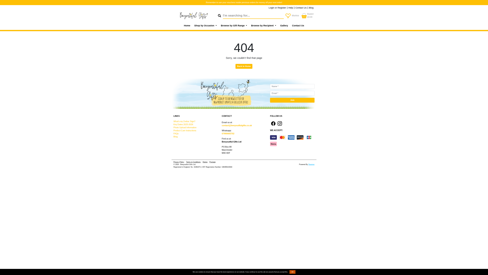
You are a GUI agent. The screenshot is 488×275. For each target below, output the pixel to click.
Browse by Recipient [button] (262, 25)
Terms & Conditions (193, 162)
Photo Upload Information (184, 127)
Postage (212, 162)
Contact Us (301, 8)
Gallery (284, 25)
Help (290, 8)
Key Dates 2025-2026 (183, 124)
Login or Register (277, 8)
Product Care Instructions (184, 130)
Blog (311, 8)
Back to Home (244, 66)
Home (187, 25)
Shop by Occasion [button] (204, 25)
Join (292, 100)
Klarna (205, 162)
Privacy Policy (178, 162)
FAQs (176, 134)
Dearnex (311, 164)
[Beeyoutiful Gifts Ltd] (195, 15)
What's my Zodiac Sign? (184, 121)
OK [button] (292, 272)
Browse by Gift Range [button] (233, 25)
